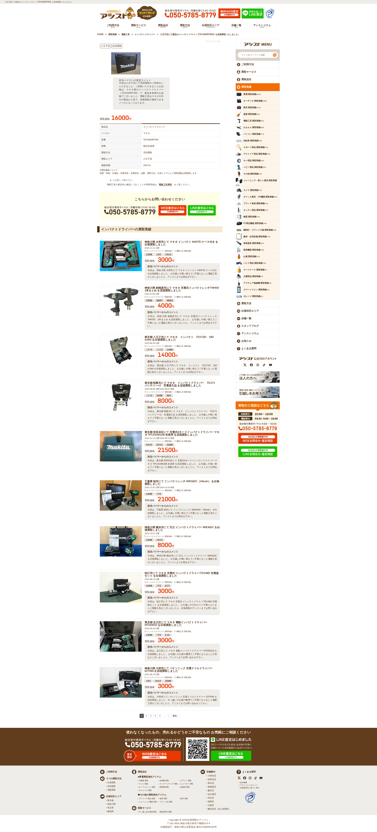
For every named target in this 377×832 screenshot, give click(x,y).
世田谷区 (149, 445)
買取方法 (246, 303)
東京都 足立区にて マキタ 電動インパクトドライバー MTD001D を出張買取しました (176, 623)
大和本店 (168, 254)
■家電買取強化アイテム (149, 777)
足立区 (167, 635)
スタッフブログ (250, 326)
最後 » (175, 716)
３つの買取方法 (113, 778)
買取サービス (248, 72)
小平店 (158, 494)
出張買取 (149, 254)
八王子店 (159, 350)
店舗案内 (210, 772)
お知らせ (246, 341)
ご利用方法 (247, 64)
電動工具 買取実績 (183, 251)
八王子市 (149, 350)
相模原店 (170, 300)
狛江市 (167, 586)
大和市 (158, 254)
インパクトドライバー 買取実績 (159, 251)
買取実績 (246, 87)
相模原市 (159, 300)
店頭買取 (149, 300)
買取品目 (246, 79)
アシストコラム (250, 333)
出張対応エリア (250, 311)
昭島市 (169, 395)
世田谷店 (159, 445)
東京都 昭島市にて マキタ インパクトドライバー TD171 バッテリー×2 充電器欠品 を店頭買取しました (181, 384)
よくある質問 (248, 348)
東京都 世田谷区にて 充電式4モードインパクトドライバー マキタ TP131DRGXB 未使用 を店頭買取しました (182, 433)
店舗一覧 (246, 318)
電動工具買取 (165, 185)
